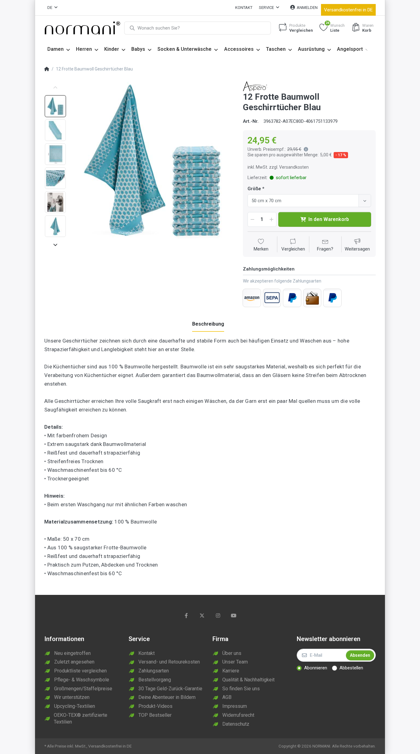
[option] (152, 162)
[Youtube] (234, 615)
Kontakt (243, 7)
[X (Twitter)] (202, 615)
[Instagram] (218, 615)
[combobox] (309, 200)
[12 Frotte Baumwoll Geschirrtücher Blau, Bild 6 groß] (55, 226)
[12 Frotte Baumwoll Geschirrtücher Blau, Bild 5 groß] (55, 202)
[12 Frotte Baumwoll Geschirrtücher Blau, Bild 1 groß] (55, 106)
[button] (304, 149)
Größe (254, 188)
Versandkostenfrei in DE (348, 10)
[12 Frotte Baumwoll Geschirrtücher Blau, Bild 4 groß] (55, 178)
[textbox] (304, 200)
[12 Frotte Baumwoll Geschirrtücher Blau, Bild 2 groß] (55, 130)
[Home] (46, 69)
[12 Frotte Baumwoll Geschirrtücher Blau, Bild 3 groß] (55, 154)
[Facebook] (186, 615)
